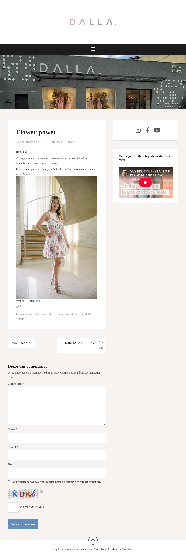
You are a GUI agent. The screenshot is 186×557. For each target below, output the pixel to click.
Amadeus (112, 549)
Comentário (16, 383)
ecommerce (63, 314)
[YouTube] (157, 130)
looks (71, 141)
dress (52, 314)
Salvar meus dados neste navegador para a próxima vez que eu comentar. (56, 481)
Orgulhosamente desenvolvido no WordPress (76, 549)
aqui (38, 300)
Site (10, 464)
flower (74, 314)
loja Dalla (85, 314)
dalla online (41, 314)
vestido (20, 318)
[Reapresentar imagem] (41, 491)
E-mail (13, 447)
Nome (12, 429)
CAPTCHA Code (31, 507)
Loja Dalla (56, 141)
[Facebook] (147, 130)
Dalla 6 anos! (21, 342)
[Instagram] (138, 130)
